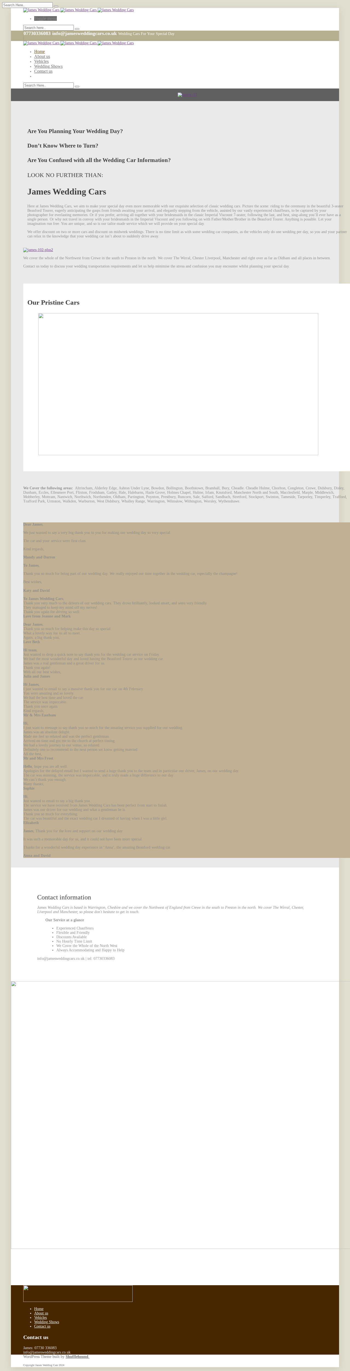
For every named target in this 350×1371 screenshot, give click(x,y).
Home (39, 51)
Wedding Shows (48, 66)
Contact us (43, 71)
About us (42, 56)
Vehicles (41, 61)
